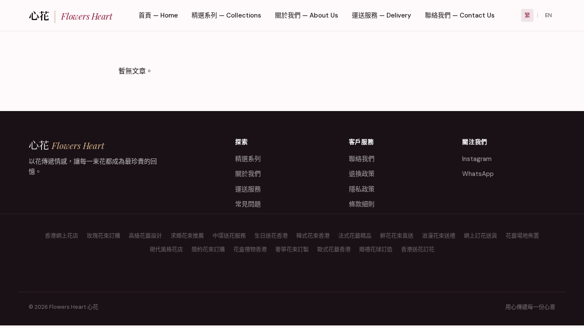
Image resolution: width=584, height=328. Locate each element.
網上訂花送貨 (480, 235)
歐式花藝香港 (334, 249)
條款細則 (362, 204)
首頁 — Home (158, 15)
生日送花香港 (271, 235)
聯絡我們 (362, 159)
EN (548, 15)
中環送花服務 (229, 235)
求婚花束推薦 (187, 235)
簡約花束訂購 (208, 249)
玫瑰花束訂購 (103, 235)
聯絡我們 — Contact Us (460, 15)
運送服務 (248, 189)
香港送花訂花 (417, 249)
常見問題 (248, 204)
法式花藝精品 (355, 235)
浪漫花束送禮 (438, 235)
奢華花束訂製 (292, 249)
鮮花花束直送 (396, 235)
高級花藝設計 (145, 235)
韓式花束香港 (313, 235)
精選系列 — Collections (226, 15)
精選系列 (248, 159)
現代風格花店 (166, 249)
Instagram (477, 159)
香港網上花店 (61, 235)
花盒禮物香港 (250, 249)
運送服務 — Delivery (381, 15)
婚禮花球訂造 (375, 249)
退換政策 (362, 174)
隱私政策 (362, 189)
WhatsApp (478, 174)
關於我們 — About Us (306, 15)
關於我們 (248, 174)
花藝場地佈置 (522, 235)
